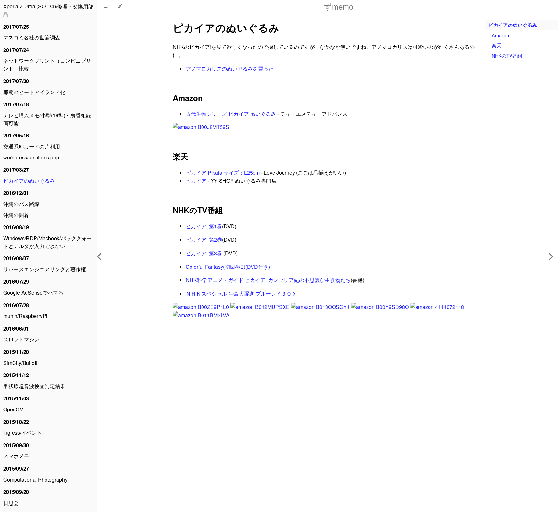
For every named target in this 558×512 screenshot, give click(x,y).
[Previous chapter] (99, 256)
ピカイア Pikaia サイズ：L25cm (223, 172)
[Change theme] (119, 6)
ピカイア (196, 180)
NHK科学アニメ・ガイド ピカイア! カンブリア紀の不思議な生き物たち (268, 280)
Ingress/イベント (22, 432)
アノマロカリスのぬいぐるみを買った (230, 68)
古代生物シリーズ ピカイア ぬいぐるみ (231, 113)
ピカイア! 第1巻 (204, 226)
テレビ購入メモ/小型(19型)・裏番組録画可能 (47, 119)
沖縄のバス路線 (21, 204)
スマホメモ (16, 456)
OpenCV (13, 409)
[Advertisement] (327, 405)
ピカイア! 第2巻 (204, 239)
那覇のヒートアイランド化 (34, 92)
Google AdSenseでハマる (33, 292)
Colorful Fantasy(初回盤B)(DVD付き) (228, 266)
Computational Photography (35, 479)
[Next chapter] (551, 256)
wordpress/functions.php (31, 157)
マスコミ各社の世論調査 (31, 37)
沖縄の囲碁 (16, 215)
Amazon (188, 97)
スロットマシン (21, 339)
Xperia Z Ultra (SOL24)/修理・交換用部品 (48, 10)
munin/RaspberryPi (25, 316)
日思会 (11, 503)
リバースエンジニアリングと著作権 (44, 269)
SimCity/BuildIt (20, 362)
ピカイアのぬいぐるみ (29, 180)
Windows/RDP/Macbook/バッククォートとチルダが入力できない (47, 242)
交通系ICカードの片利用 (31, 146)
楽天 (180, 156)
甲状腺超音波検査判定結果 (34, 386)
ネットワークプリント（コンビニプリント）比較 (47, 64)
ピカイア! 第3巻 (204, 253)
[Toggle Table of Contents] (105, 6)
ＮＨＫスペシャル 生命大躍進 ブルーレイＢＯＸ (241, 293)
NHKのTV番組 (198, 209)
